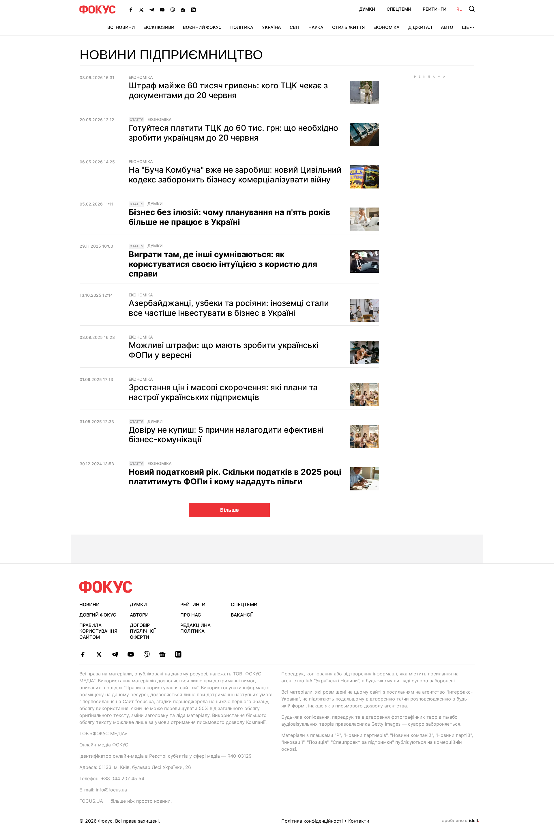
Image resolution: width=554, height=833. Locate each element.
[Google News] (183, 9)
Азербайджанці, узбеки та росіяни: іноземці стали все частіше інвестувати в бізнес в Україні (229, 308)
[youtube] (130, 654)
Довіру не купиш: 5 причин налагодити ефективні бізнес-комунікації (226, 434)
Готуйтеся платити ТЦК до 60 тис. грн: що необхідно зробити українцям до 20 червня (233, 133)
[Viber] (172, 9)
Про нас (190, 615)
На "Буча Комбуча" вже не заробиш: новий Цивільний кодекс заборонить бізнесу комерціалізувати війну (235, 174)
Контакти (358, 821)
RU (459, 9)
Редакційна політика (195, 628)
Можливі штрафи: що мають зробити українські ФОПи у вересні (224, 350)
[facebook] (82, 654)
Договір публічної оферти (143, 631)
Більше (229, 510)
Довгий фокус (97, 615)
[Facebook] (131, 9)
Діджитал (420, 27)
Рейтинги (434, 9)
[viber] (146, 654)
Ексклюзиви (158, 27)
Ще (465, 27)
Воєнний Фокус (202, 27)
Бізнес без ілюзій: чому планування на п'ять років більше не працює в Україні (229, 217)
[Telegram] (152, 9)
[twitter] (98, 654)
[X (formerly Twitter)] (141, 9)
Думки (367, 9)
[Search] (472, 9)
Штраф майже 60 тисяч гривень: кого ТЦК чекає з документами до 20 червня (228, 90)
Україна (271, 27)
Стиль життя (348, 27)
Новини (89, 604)
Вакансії (241, 615)
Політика (241, 27)
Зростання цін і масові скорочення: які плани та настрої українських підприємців (223, 392)
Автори (139, 615)
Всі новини (121, 27)
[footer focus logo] (105, 587)
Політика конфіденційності (312, 821)
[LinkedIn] (193, 9)
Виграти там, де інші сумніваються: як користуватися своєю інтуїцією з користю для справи (223, 264)
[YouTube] (162, 9)
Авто (447, 27)
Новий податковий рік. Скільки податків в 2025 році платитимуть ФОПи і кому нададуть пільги (235, 477)
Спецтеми (399, 9)
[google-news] (162, 654)
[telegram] (114, 654)
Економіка (386, 27)
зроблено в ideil (460, 821)
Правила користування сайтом (98, 631)
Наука (315, 27)
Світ (295, 27)
